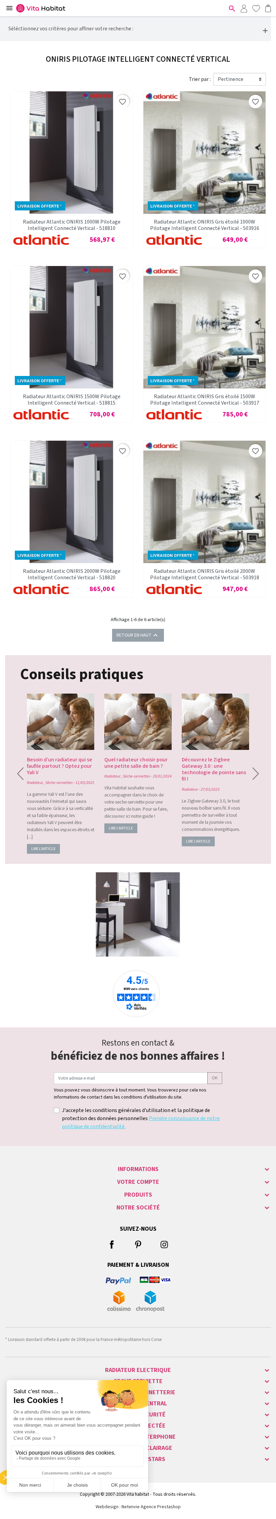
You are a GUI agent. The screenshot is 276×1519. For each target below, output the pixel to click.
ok (215, 1078)
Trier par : (200, 79)
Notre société (138, 1207)
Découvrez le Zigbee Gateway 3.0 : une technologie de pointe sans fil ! (214, 769)
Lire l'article (43, 849)
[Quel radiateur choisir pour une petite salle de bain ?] (138, 722)
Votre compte (138, 1182)
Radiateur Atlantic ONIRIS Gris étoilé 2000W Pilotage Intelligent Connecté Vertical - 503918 (204, 574)
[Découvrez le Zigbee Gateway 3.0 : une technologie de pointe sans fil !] (215, 722)
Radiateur (35, 783)
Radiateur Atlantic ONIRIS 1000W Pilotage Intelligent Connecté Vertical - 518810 (71, 225)
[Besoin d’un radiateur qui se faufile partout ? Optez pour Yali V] (60, 722)
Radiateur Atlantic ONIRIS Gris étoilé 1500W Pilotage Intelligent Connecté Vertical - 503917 (204, 400)
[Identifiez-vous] (243, 8)
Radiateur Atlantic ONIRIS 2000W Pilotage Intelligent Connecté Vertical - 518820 (71, 574)
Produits (138, 1195)
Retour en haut (138, 635)
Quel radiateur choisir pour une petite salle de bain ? (136, 763)
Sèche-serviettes (59, 783)
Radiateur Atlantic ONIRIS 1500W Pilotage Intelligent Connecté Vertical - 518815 (71, 400)
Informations (138, 1169)
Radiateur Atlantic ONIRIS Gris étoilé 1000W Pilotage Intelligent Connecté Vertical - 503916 (204, 225)
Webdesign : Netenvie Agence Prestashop (138, 1506)
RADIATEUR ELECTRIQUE (138, 1370)
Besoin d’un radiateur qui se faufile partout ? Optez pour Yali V (59, 766)
